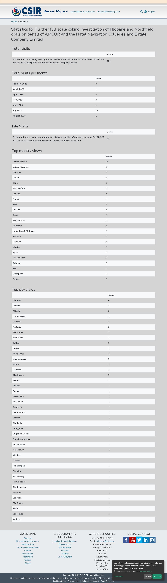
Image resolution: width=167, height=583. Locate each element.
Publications (27, 553)
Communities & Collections (83, 11)
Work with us (28, 544)
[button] (145, 11)
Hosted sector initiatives (28, 547)
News (28, 563)
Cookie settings (59, 581)
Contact (27, 560)
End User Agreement (90, 581)
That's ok (157, 576)
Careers (27, 550)
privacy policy (145, 571)
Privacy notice (65, 544)
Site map (65, 550)
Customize (118, 576)
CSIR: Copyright (65, 556)
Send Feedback (107, 581)
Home (14, 21)
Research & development (27, 541)
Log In (151, 11)
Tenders (65, 553)
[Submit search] (141, 11)
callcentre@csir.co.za (105, 541)
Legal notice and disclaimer (65, 541)
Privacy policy (73, 581)
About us (28, 538)
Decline (148, 576)
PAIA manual (65, 547)
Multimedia (28, 556)
